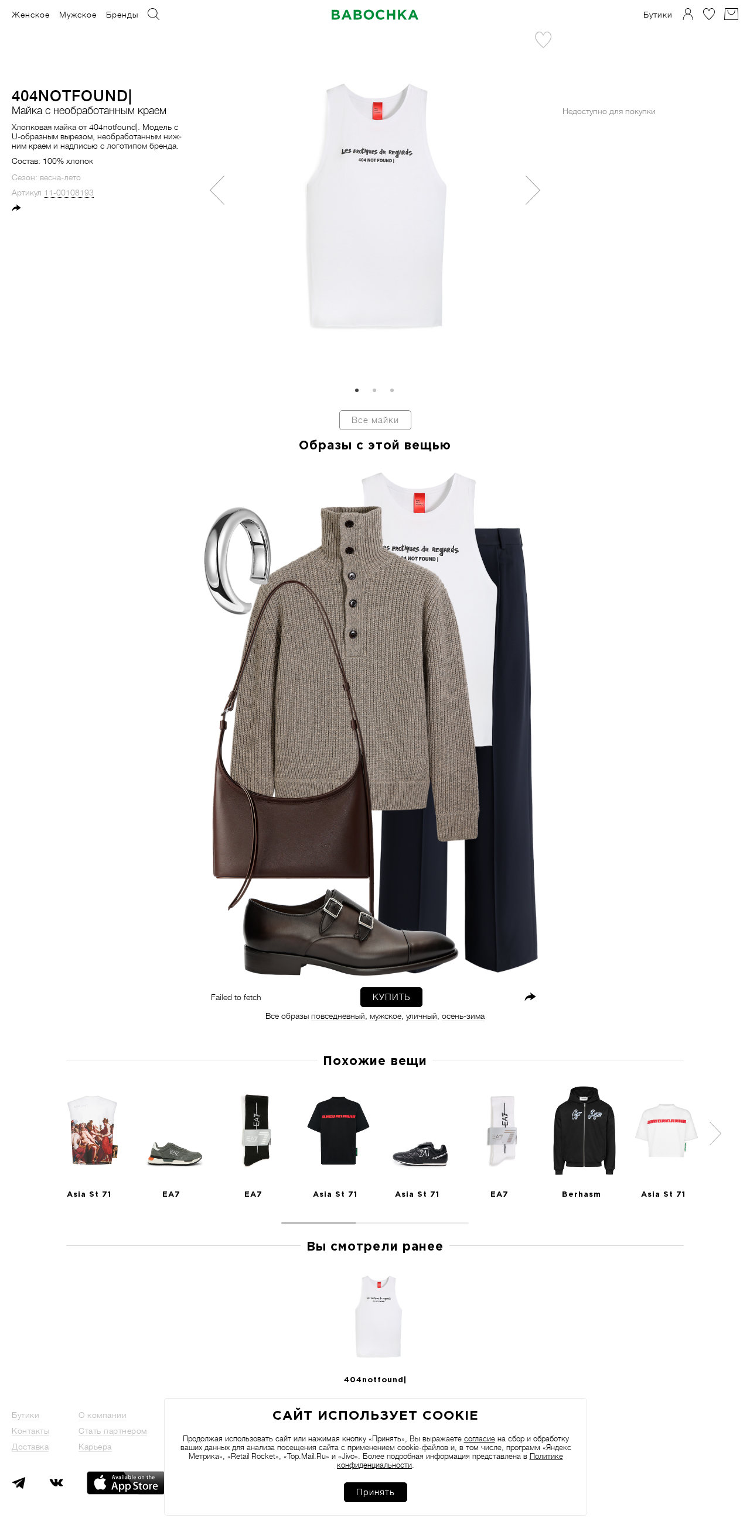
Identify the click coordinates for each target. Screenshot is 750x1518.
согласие (479, 1438)
